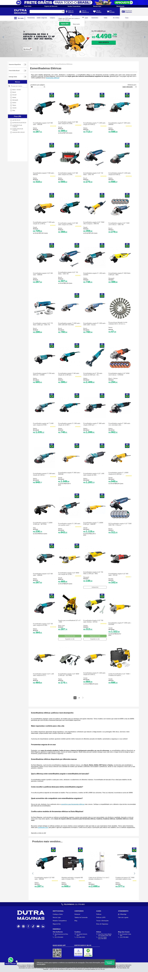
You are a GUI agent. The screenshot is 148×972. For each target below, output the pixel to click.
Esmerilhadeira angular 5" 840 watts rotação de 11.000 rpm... (68, 374)
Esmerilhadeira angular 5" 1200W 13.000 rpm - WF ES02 (42, 523)
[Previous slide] (3, 37)
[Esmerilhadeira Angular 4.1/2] (95, 614)
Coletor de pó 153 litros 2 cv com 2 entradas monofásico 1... (99, 878)
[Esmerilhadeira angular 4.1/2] (44, 117)
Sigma (60, 679)
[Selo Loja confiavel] (79, 952)
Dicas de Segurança (102, 924)
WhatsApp (123, 914)
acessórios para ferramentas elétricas (72, 804)
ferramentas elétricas (52, 78)
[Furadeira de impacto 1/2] (127, 872)
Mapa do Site (57, 924)
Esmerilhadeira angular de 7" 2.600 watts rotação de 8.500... (43, 424)
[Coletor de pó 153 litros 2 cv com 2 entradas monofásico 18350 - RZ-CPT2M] (100, 872)
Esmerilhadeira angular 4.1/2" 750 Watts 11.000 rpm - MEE (93, 572)
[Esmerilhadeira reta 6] (95, 367)
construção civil (43, 827)
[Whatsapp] (18, 926)
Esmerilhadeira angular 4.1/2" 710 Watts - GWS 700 (93, 173)
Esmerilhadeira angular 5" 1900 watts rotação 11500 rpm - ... (94, 424)
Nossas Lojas (57, 917)
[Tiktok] (33, 926)
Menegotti (111, 278)
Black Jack (61, 625)
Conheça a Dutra (58, 914)
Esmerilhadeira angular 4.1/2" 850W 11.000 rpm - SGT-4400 (68, 674)
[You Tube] (38, 926)
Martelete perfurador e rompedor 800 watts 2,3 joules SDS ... (72, 878)
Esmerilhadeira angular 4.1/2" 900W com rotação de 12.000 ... (68, 573)
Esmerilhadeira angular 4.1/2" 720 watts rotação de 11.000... (43, 624)
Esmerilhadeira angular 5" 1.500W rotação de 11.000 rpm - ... (118, 473)
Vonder (111, 628)
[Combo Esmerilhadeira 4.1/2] (120, 668)
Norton (110, 327)
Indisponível (95, 587)
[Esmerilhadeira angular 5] (120, 117)
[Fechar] (17, 961)
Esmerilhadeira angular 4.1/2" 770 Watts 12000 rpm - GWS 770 (43, 324)
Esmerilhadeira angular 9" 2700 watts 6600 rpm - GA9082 (44, 374)
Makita (35, 128)
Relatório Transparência (60, 920)
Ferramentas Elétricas (47, 64)
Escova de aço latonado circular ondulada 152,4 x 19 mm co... (118, 323)
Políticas (98, 914)
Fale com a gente (123, 917)
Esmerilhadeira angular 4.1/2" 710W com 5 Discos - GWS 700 (119, 223)
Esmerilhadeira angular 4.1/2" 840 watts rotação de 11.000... (68, 173)
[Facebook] (28, 926)
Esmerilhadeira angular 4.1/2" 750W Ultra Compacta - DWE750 (93, 222)
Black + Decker (113, 378)
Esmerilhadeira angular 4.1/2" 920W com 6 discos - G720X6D (119, 374)
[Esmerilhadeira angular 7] (95, 117)
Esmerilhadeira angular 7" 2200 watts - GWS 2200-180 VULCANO (69, 324)
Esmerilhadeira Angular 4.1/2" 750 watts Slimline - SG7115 (93, 621)
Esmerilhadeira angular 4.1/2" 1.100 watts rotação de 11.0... (43, 674)
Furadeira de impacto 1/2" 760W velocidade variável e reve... (125, 878)
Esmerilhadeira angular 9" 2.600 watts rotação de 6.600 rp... (44, 474)
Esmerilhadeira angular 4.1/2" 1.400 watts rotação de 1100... (93, 474)
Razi (90, 882)
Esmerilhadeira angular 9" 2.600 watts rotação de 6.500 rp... (94, 673)
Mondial (111, 579)
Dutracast (77, 914)
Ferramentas (34, 64)
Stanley (85, 625)
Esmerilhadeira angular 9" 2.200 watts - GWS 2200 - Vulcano (94, 324)
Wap (34, 528)
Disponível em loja (70, 636)
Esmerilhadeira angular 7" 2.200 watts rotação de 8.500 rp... (94, 123)
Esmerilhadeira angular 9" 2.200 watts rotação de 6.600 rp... (120, 173)
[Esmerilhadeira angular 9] (120, 167)
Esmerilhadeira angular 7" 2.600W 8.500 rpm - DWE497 (93, 523)
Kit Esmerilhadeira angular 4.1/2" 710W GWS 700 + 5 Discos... (120, 524)
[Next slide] (144, 37)
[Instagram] (23, 926)
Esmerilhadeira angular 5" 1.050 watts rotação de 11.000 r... (69, 424)
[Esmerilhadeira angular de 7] (44, 417)
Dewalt (60, 127)
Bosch (85, 178)
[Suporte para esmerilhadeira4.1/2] (69, 614)
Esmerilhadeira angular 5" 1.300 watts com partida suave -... (69, 524)
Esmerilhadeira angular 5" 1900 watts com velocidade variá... (119, 424)
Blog (76, 920)
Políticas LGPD (100, 917)
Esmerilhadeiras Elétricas (63, 64)
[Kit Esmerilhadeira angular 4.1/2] (120, 518)
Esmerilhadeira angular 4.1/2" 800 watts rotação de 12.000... (68, 122)
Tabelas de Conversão (81, 917)
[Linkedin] (43, 926)
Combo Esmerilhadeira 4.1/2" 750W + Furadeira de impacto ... (119, 674)
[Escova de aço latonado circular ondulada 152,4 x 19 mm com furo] (120, 318)
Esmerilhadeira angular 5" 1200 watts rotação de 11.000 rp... (44, 222)
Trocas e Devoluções (102, 920)
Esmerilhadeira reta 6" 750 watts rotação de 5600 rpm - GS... (92, 374)
